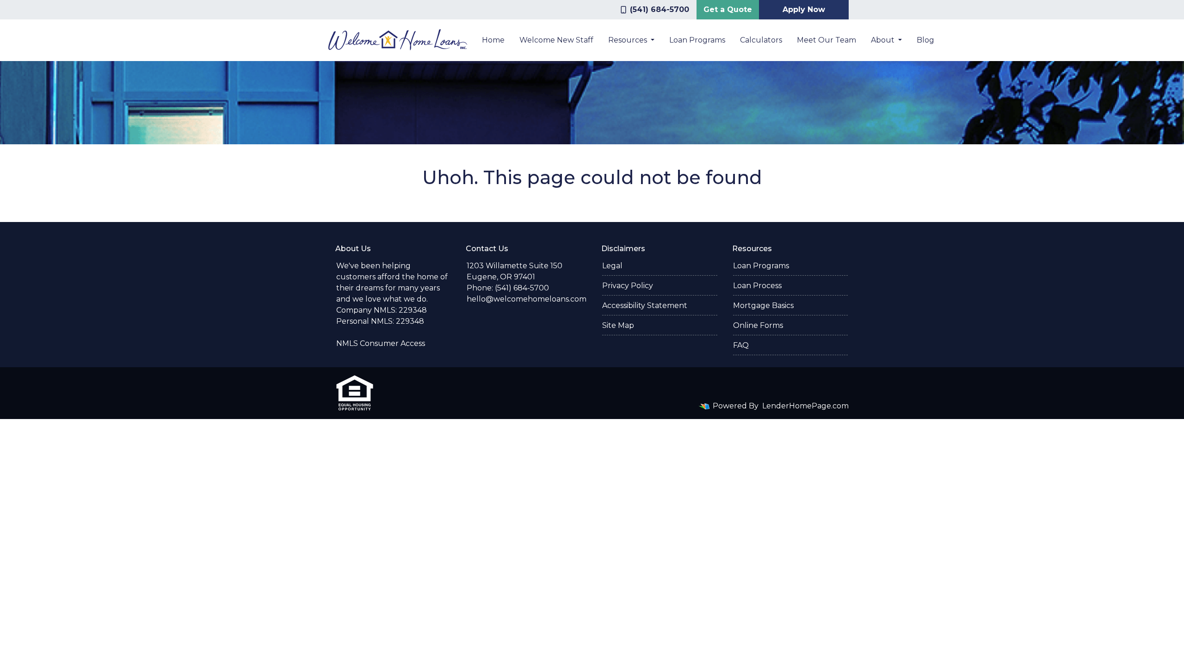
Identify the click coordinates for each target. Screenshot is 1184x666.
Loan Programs (697, 40)
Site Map (618, 325)
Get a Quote (727, 9)
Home (493, 40)
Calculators (761, 40)
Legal (612, 265)
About (883, 40)
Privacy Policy (627, 285)
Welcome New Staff (556, 40)
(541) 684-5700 (659, 9)
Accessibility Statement (644, 305)
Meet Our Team (826, 40)
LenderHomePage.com (805, 405)
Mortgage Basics (763, 305)
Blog (925, 40)
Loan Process (757, 285)
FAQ (741, 345)
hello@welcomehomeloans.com (526, 299)
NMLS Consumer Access (380, 343)
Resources (628, 40)
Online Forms (758, 325)
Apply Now (804, 9)
